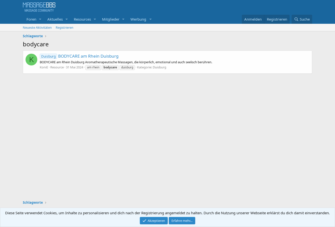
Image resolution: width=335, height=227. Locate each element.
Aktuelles (55, 19)
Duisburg (159, 67)
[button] (40, 19)
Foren (31, 19)
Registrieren (64, 27)
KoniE (44, 67)
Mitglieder (110, 19)
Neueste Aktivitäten (37, 27)
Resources (82, 19)
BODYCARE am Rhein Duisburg (79, 56)
